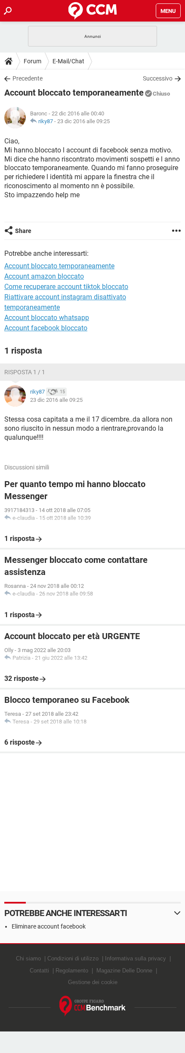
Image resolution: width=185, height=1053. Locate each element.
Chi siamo (28, 958)
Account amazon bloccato (44, 276)
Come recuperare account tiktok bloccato (66, 287)
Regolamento (72, 970)
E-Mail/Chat (68, 61)
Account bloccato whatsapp (46, 318)
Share (23, 230)
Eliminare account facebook (49, 926)
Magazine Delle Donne (124, 970)
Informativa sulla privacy (135, 958)
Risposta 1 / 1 (24, 372)
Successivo (158, 78)
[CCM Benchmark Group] (93, 1006)
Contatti (39, 970)
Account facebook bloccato (45, 328)
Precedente (27, 78)
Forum (32, 61)
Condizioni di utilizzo (73, 958)
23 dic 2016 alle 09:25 (83, 121)
